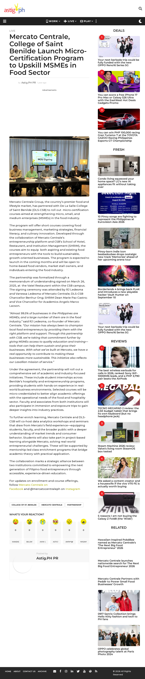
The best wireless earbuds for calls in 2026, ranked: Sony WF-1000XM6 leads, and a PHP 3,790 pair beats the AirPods (118, 374)
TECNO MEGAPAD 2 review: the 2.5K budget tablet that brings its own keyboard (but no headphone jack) (118, 412)
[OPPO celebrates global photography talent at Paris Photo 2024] (119, 635)
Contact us (29, 671)
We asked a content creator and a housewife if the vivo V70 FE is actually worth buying (119, 483)
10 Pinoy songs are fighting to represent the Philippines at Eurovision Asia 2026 (117, 219)
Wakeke (15, 542)
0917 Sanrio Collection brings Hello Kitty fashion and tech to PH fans (117, 616)
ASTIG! (55, 542)
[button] (140, 8)
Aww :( (43, 542)
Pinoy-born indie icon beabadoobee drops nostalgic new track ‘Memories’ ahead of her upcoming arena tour (118, 255)
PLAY (87, 21)
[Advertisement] (49, 111)
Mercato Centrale (51, 505)
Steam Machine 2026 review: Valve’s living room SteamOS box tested (116, 448)
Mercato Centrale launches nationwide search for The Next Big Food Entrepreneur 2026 (118, 563)
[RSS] (96, 671)
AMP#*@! (69, 542)
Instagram (73, 489)
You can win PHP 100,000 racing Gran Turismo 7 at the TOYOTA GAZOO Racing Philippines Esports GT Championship (119, 136)
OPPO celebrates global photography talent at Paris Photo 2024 (116, 651)
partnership (74, 505)
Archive (42, 671)
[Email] (54, 671)
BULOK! (29, 542)
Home (8, 671)
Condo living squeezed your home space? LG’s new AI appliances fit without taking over (117, 183)
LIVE (71, 21)
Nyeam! (83, 542)
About (17, 671)
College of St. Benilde (24, 505)
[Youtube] (84, 671)
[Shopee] (90, 671)
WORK (53, 21)
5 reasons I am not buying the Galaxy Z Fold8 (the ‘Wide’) (117, 517)
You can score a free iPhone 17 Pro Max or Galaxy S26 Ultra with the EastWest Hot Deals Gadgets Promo (117, 99)
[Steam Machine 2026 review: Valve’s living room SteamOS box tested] (119, 432)
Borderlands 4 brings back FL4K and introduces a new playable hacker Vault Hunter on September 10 (119, 293)
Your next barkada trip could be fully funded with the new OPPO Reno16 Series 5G (118, 62)
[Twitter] (78, 671)
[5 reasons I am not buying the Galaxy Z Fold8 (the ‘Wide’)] (119, 502)
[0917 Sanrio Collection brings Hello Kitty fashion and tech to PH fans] (119, 600)
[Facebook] (60, 671)
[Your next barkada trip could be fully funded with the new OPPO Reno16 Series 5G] (119, 46)
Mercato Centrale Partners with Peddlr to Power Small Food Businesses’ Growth (118, 581)
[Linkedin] (72, 671)
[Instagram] (66, 671)
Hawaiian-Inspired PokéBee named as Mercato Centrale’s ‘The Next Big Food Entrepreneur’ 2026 (117, 544)
